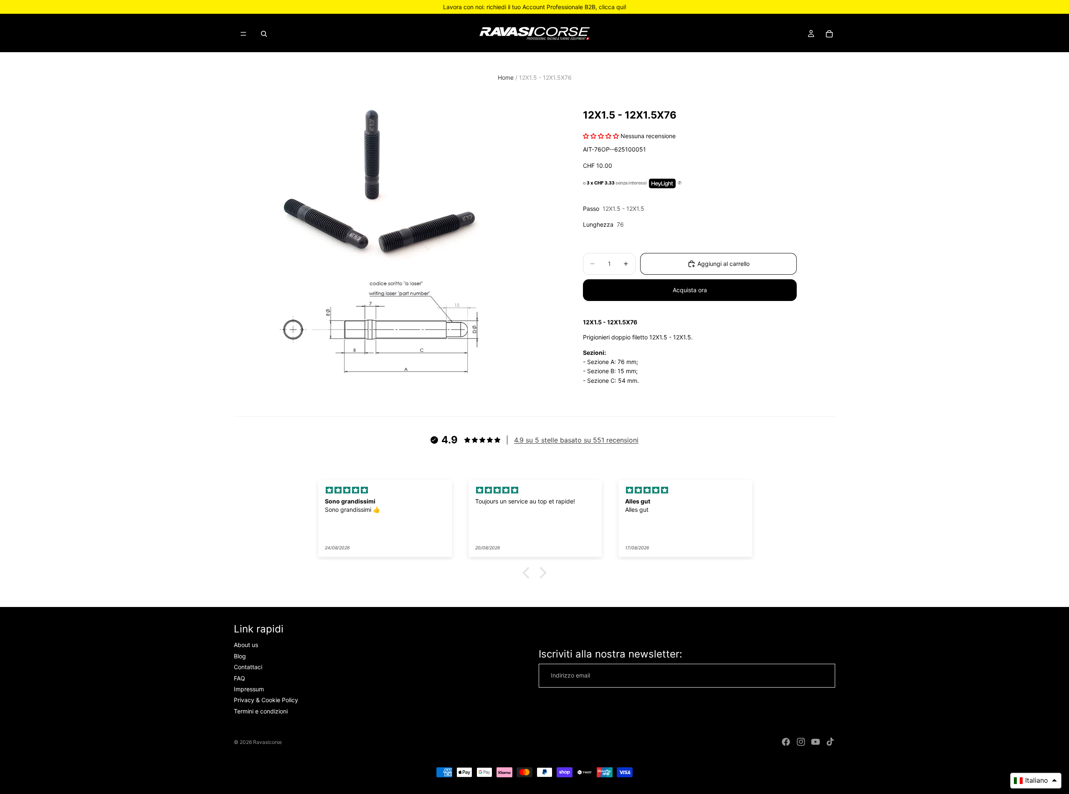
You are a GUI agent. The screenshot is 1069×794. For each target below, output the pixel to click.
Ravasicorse (267, 742)
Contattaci (248, 666)
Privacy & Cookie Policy (266, 700)
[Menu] (243, 33)
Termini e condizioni (261, 711)
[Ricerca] (264, 34)
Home (506, 77)
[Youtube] (816, 742)
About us (246, 645)
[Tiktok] (830, 742)
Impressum (249, 689)
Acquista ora (690, 289)
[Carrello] (829, 34)
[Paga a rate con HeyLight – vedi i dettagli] (679, 183)
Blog (240, 656)
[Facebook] (786, 742)
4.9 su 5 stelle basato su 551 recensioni (576, 440)
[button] (528, 573)
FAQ (239, 678)
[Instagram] (801, 742)
